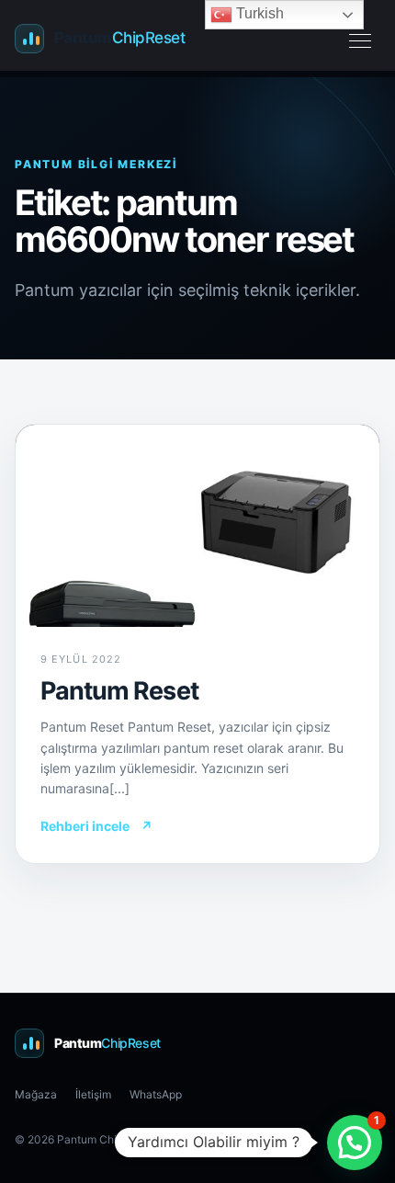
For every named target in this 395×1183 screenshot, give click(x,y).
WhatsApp (156, 1094)
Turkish (258, 13)
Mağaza (36, 1094)
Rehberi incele (96, 826)
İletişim (93, 1094)
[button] (354, 1142)
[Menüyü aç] (360, 38)
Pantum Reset (119, 691)
